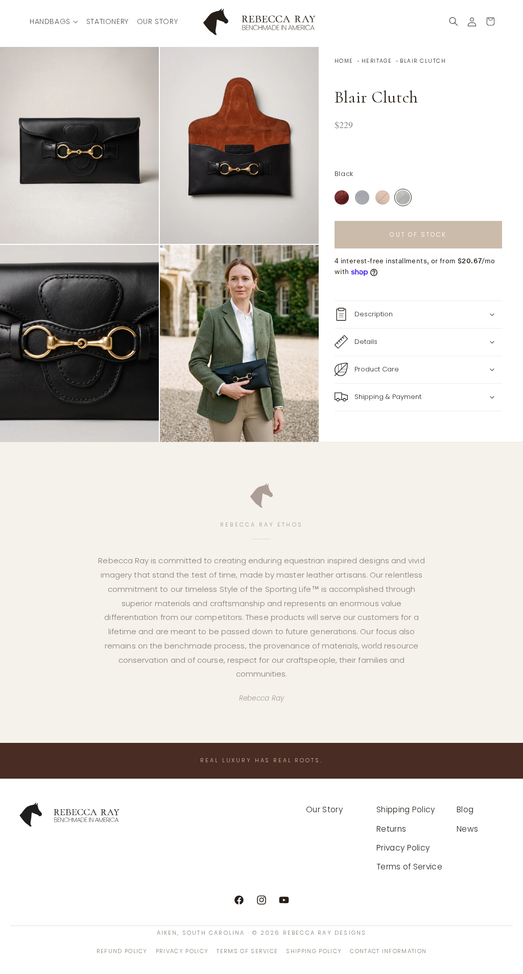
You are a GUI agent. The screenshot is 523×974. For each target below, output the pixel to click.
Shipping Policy (405, 809)
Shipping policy (314, 951)
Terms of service (247, 951)
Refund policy (122, 951)
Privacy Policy (403, 847)
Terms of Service (409, 866)
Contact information (388, 951)
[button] (54, 21)
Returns (391, 828)
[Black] (403, 197)
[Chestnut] (382, 197)
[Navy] (362, 197)
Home (344, 61)
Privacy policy (182, 951)
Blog (465, 809)
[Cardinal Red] (342, 197)
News (467, 828)
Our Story (324, 809)
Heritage (377, 61)
